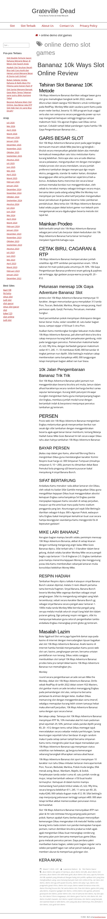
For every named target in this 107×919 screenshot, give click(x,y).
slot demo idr (92, 896)
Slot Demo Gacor (89, 869)
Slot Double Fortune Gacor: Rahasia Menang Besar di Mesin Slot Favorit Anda (19, 61)
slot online (8, 316)
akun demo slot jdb (79, 872)
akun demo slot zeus (81, 874)
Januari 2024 (12, 230)
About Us (48, 25)
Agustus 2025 (13, 159)
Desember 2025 (14, 144)
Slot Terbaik (28, 25)
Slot (12, 25)
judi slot (7, 300)
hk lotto (7, 293)
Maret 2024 (12, 222)
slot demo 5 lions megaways (54, 896)
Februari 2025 (13, 182)
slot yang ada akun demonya (78, 901)
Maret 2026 (12, 133)
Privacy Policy (88, 25)
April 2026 (11, 130)
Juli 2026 (11, 122)
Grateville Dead (53, 10)
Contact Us (67, 25)
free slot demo (84, 888)
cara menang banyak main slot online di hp (74, 880)
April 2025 (11, 174)
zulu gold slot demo (57, 904)
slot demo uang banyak (92, 899)
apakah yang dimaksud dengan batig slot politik (66, 877)
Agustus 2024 (13, 204)
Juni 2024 (11, 211)
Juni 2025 (11, 167)
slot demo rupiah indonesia (70, 899)
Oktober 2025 (13, 152)
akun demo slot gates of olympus (56, 872)
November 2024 (14, 193)
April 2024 (11, 219)
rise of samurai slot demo (82, 893)
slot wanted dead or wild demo (52, 901)
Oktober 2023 (13, 241)
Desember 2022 (14, 278)
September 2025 (14, 156)
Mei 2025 (11, 171)
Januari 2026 (12, 141)
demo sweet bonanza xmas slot (86, 885)
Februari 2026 (13, 137)
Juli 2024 (11, 208)
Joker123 (7, 313)
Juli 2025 (11, 163)
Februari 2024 (13, 226)
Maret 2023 (12, 267)
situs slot (8, 296)
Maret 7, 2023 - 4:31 (51, 869)
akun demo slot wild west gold (59, 874)
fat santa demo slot (69, 888)
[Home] (36, 35)
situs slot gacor (11, 306)
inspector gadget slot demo (60, 891)
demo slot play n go (81, 882)
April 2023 (11, 263)
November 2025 (14, 148)
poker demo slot (64, 893)
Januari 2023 (12, 274)
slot (5, 310)
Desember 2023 (14, 234)
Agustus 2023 (13, 248)
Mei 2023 (11, 260)
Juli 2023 (11, 252)
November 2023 (14, 237)
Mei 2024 (11, 215)
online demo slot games (82, 891)
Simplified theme (100, 917)
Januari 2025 (12, 185)
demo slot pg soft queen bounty (58, 882)
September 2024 (14, 200)
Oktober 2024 (13, 196)
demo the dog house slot (50, 888)
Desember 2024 (14, 189)
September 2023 (14, 245)
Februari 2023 (13, 271)
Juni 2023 (11, 256)
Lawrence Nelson (70, 869)
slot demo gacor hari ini (76, 896)
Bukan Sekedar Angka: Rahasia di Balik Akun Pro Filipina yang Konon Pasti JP (19, 83)
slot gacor (8, 303)
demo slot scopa (65, 885)
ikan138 (7, 290)
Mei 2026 (11, 126)
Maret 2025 (12, 178)
